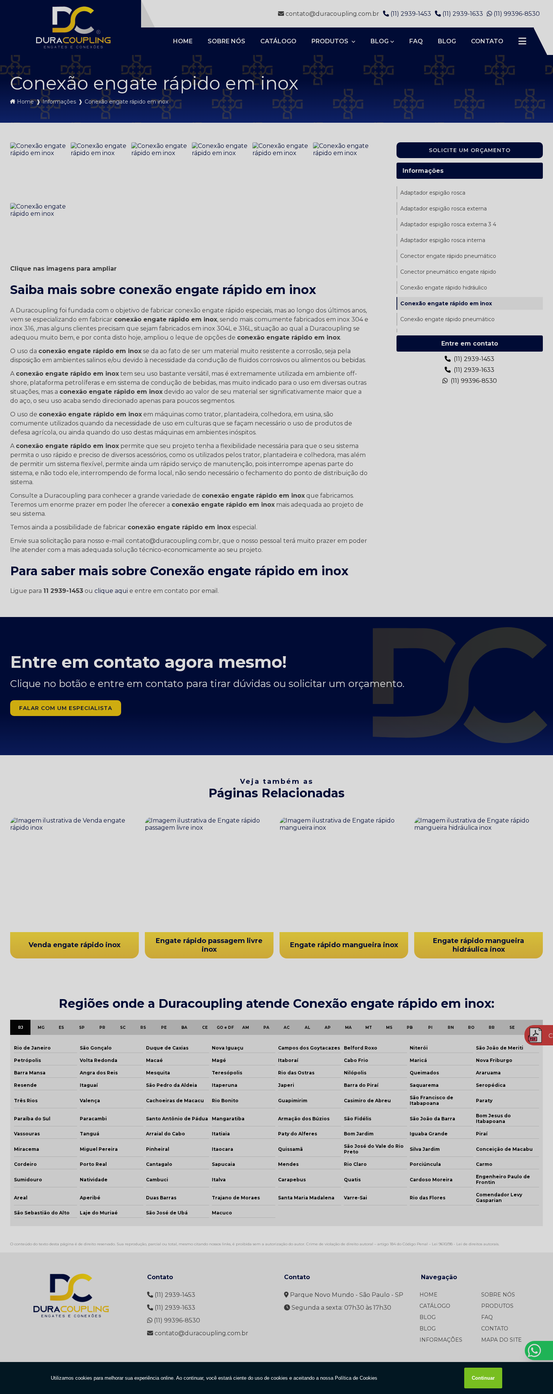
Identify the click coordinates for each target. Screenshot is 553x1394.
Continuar (483, 1378)
